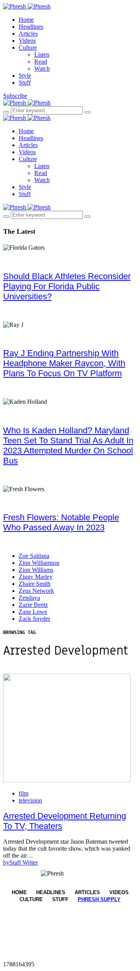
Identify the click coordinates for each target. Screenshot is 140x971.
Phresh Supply (99, 899)
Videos (27, 40)
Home (26, 19)
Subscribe (15, 95)
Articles (28, 33)
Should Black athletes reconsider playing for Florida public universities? (67, 286)
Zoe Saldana (34, 555)
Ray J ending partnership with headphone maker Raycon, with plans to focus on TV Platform (64, 363)
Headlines (31, 26)
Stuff (25, 82)
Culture (28, 47)
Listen (41, 54)
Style (25, 75)
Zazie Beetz (33, 604)
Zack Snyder (34, 618)
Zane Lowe (33, 611)
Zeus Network (36, 590)
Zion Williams (36, 569)
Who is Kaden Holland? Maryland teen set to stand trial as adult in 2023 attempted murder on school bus (68, 446)
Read (40, 61)
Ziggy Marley (35, 576)
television (30, 800)
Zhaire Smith (35, 583)
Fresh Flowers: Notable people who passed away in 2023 (61, 522)
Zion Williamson (39, 562)
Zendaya (29, 597)
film (23, 793)
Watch (42, 68)
